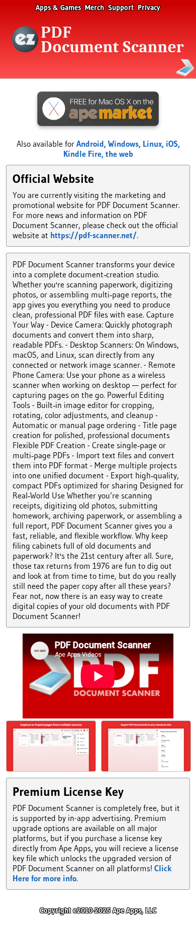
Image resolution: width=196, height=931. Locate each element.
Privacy (149, 7)
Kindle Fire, (84, 154)
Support (121, 7)
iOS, (173, 144)
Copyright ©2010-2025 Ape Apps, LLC (98, 910)
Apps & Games (58, 7)
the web (119, 154)
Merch (94, 7)
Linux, (154, 144)
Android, (92, 144)
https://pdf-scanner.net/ (93, 235)
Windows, (125, 144)
